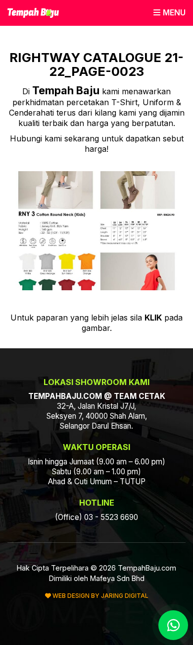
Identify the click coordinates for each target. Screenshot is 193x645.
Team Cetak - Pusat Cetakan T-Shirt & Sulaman (33, 13)
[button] (169, 12)
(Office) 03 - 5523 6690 (96, 517)
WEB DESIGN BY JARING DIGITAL (99, 595)
